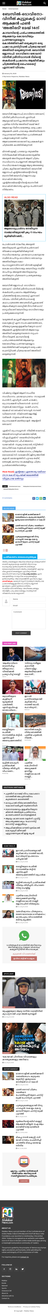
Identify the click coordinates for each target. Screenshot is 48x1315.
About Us (5, 1293)
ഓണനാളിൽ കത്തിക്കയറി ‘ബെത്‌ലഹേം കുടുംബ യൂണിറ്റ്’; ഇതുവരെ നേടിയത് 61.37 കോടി (30, 517)
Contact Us (24, 1257)
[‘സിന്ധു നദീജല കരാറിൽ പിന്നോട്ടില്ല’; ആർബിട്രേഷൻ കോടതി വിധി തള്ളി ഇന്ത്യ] (35, 654)
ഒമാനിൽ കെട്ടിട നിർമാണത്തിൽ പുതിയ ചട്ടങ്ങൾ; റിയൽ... (33, 733)
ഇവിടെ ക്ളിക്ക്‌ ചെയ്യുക (24, 958)
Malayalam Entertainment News (32, 486)
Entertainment (13, 9)
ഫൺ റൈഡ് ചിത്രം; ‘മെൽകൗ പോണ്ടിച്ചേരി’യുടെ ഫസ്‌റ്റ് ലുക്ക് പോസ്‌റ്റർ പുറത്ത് (30, 528)
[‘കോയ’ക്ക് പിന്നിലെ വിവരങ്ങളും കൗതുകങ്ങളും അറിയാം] (24, 1038)
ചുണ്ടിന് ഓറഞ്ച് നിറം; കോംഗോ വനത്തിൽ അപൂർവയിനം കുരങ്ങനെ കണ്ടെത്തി (22, 796)
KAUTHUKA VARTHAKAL (14, 787)
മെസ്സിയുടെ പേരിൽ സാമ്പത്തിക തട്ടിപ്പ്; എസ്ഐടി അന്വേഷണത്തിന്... (12, 736)
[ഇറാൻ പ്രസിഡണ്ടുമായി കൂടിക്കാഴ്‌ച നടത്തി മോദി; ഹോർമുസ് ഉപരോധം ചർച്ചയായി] (35, 687)
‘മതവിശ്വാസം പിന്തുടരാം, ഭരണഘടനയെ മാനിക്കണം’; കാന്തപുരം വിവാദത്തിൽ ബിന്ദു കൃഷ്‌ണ (31, 915)
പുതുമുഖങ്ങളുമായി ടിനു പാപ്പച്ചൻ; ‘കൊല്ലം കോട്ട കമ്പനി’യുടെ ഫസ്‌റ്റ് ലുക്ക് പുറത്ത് (27, 540)
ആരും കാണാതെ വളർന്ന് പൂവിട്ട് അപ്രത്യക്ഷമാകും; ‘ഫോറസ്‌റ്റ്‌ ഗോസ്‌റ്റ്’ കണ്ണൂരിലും (22, 821)
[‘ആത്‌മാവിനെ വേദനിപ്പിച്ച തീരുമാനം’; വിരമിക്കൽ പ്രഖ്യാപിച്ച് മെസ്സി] (12, 654)
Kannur (4, 712)
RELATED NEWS (9, 508)
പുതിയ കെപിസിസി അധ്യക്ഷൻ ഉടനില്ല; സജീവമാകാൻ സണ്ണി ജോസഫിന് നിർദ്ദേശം (27, 899)
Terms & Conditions (14, 1307)
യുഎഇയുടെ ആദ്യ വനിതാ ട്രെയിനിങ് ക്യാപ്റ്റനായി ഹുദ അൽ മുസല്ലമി (22, 1012)
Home (4, 9)
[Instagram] (10, 1269)
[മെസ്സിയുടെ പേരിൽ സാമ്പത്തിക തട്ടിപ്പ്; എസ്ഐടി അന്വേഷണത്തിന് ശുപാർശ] (12, 720)
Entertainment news (15, 486)
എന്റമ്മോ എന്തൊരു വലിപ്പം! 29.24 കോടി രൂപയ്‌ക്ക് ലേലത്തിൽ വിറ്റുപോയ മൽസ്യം (24, 475)
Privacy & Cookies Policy (31, 1307)
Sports (4, 676)
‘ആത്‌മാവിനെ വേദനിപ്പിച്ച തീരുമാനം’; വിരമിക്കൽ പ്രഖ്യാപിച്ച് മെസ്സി (11, 669)
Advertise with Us (8, 1296)
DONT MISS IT (9, 845)
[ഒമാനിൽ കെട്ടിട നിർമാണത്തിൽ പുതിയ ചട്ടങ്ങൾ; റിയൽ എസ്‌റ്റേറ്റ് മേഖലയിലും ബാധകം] (35, 720)
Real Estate (28, 740)
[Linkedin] (16, 1269)
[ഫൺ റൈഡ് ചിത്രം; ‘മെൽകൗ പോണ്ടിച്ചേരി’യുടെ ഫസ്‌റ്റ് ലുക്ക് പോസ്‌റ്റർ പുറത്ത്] (8, 528)
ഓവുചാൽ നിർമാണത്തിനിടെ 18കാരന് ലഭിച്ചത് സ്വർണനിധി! (21, 804)
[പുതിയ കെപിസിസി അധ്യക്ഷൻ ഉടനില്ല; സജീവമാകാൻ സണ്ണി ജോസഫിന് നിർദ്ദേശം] (35, 753)
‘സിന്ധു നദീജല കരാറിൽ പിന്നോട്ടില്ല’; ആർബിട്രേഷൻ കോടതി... (33, 669)
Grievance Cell (6, 1291)
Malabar (4, 1280)
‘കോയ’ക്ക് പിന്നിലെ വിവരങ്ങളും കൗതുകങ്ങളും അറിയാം (19, 1058)
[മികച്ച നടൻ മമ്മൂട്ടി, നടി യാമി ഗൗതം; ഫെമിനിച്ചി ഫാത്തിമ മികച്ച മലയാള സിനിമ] (8, 1140)
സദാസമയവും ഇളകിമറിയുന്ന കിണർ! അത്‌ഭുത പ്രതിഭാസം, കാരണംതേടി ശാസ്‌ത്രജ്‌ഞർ (21, 812)
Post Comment (21, 633)
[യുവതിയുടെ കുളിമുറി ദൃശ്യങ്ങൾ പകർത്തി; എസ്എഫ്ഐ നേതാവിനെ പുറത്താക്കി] (12, 687)
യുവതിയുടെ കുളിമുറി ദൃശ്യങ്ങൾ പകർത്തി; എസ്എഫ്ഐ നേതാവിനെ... (10, 703)
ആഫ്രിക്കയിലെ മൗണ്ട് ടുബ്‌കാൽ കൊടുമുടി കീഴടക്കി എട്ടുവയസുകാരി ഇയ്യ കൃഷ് (22, 830)
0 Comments (7, 498)
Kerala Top (5, 745)
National (27, 676)
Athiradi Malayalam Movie (10, 489)
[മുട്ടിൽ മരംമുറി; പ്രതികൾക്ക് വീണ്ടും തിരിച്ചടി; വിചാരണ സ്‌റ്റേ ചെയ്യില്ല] (12, 753)
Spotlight (6, 1053)
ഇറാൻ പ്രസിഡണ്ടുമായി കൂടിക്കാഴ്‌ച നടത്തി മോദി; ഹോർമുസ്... (33, 702)
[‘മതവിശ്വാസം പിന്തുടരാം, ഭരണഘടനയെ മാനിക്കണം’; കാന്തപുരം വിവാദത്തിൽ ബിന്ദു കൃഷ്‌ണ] (8, 914)
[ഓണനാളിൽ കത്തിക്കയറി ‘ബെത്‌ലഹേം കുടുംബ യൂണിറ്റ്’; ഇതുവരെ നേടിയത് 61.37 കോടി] (8, 517)
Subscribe (24, 1181)
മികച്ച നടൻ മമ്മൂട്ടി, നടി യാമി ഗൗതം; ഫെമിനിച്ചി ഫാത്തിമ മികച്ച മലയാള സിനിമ (28, 1141)
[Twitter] (22, 1269)
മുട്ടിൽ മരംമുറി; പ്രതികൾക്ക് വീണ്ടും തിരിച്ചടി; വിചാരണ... (11, 767)
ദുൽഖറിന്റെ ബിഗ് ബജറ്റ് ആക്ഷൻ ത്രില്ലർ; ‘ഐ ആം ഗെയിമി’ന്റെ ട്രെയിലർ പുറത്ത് (30, 1125)
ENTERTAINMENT (11, 1069)
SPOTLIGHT (9, 973)
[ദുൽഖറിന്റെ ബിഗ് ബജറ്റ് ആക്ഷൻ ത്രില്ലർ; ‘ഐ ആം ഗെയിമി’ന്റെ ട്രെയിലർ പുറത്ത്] (8, 1124)
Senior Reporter (12, 76)
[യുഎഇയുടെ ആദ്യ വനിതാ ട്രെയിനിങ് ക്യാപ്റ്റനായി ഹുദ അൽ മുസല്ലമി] (24, 992)
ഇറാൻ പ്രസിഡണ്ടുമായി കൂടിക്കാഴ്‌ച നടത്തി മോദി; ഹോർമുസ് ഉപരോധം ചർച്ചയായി (29, 854)
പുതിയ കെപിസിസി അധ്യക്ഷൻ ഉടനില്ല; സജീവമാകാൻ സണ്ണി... (32, 769)
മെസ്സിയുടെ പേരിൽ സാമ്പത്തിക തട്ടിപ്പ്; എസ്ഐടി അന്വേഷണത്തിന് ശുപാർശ (30, 870)
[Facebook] (4, 1269)
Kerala (4, 1283)
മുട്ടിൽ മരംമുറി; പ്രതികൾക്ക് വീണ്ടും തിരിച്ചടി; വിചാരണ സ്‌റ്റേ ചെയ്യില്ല (30, 885)
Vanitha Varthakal (8, 1007)
